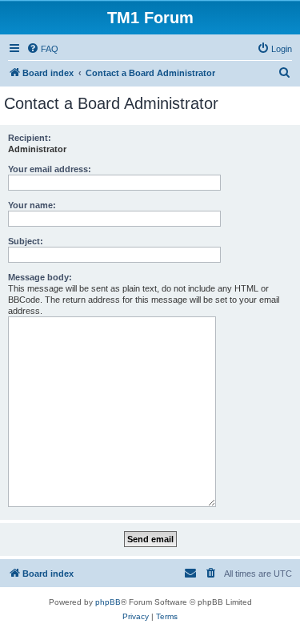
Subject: (25, 241)
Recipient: (29, 138)
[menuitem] (42, 48)
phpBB (108, 602)
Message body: (40, 277)
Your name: (32, 205)
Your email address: (49, 169)
